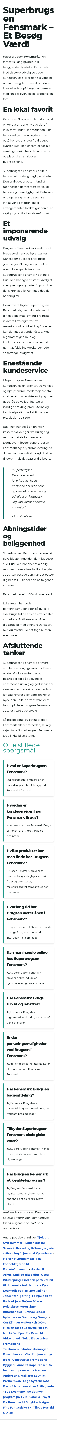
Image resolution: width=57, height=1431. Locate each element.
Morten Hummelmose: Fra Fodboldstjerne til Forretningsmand (22, 1264)
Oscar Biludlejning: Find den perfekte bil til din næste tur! (28, 1280)
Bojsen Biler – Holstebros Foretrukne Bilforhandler (22, 1307)
